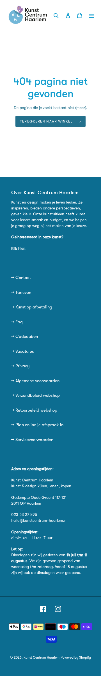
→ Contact (21, 277)
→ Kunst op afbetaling (31, 307)
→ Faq (17, 321)
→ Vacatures (22, 351)
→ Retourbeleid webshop (34, 410)
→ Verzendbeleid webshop (35, 395)
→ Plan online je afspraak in (37, 424)
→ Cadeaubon (24, 336)
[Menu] (91, 15)
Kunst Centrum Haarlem (41, 657)
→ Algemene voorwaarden (35, 380)
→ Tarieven (21, 292)
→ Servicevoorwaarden (32, 439)
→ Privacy (20, 365)
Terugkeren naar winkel (46, 121)
